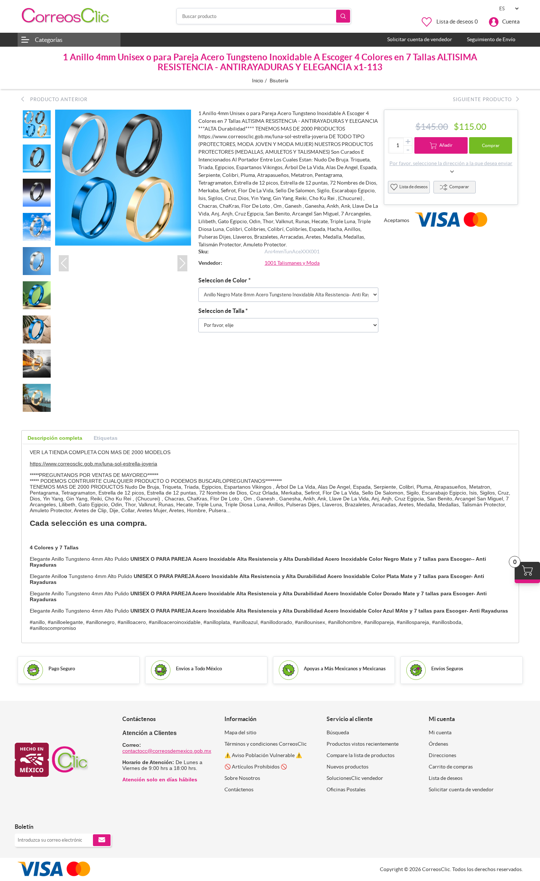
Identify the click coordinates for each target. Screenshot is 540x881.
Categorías (48, 39)
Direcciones (442, 755)
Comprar (491, 145)
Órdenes (438, 744)
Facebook (23, 811)
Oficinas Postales (346, 789)
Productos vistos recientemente (363, 744)
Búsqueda (343, 16)
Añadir (446, 145)
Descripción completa (55, 438)
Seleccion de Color (223, 280)
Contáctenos (238, 789)
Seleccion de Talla (221, 310)
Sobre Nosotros (242, 778)
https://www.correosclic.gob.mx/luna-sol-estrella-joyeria (93, 464)
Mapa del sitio (240, 732)
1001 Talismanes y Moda (292, 263)
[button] (64, 263)
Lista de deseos (413, 186)
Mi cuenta (440, 732)
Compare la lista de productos (361, 755)
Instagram (39, 811)
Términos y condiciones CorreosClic (265, 744)
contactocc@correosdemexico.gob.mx (166, 751)
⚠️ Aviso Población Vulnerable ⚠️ (263, 755)
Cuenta (511, 21)
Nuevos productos (347, 767)
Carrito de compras (451, 767)
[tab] (54, 438)
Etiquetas (106, 438)
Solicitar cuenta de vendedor (461, 789)
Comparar (459, 186)
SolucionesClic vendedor (355, 778)
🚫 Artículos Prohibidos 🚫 (255, 767)
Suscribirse (102, 840)
